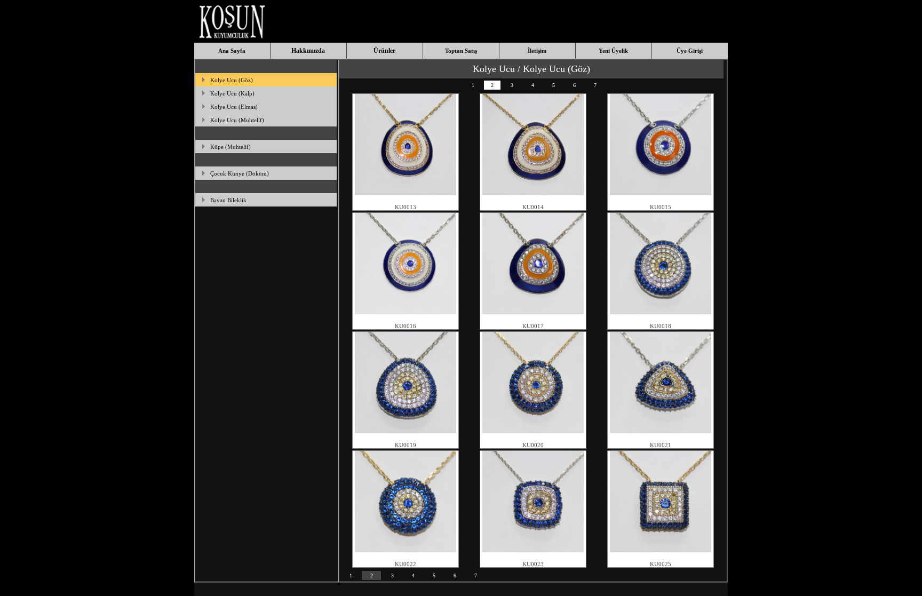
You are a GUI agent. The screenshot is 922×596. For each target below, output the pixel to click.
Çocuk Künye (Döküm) (239, 173)
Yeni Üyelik (613, 50)
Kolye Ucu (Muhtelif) (237, 120)
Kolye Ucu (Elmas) (234, 107)
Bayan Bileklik (228, 200)
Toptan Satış (461, 50)
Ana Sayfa (231, 50)
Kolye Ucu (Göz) (231, 80)
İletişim (537, 50)
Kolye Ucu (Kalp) (232, 93)
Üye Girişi (690, 50)
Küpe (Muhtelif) (230, 147)
